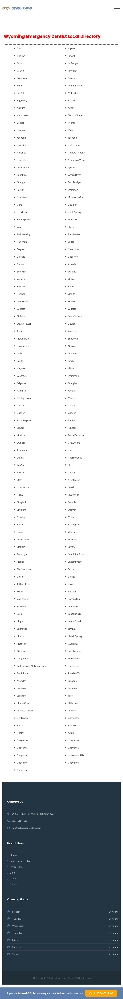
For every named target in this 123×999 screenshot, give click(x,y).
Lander (20, 427)
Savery (71, 546)
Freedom (22, 78)
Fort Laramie (75, 650)
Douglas (72, 383)
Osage (71, 293)
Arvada (72, 264)
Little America (75, 197)
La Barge (73, 63)
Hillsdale (73, 703)
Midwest (73, 353)
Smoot (71, 55)
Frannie (72, 502)
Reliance (21, 152)
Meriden (21, 680)
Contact (14, 884)
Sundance (22, 286)
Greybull (21, 502)
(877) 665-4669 (19, 820)
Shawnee (21, 606)
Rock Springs (75, 211)
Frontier (72, 70)
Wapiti (20, 457)
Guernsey (73, 643)
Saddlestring (24, 234)
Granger (21, 182)
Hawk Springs (75, 636)
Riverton (72, 449)
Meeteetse (74, 479)
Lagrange (22, 628)
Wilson (21, 122)
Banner (21, 264)
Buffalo (21, 256)
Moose (21, 130)
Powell (71, 472)
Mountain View (76, 159)
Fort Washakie (76, 435)
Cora (19, 204)
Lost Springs (74, 613)
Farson (20, 189)
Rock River (23, 673)
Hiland (71, 368)
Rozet (71, 286)
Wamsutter (23, 539)
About (13, 878)
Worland (73, 531)
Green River (74, 174)
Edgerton (22, 383)
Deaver (72, 509)
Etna (19, 85)
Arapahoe (22, 449)
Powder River (24, 345)
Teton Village (75, 115)
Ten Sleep (22, 464)
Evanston (73, 189)
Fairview (72, 78)
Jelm (70, 695)
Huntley (21, 636)
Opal (19, 63)
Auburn (21, 107)
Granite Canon (25, 710)
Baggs (71, 576)
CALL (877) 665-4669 (101, 993)
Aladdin (72, 330)
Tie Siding (73, 665)
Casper (72, 398)
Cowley (21, 517)
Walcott (72, 539)
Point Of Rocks (76, 152)
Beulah (71, 323)
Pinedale (21, 159)
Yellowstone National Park (31, 665)
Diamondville (75, 85)
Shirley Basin (24, 398)
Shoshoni (73, 338)
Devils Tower (24, 323)
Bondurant (23, 211)
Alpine (71, 48)
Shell (70, 464)
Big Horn (73, 256)
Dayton (21, 249)
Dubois (21, 442)
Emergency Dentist (20, 860)
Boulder (72, 204)
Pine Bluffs (74, 673)
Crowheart (74, 442)
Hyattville (73, 494)
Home (13, 855)
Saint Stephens (25, 420)
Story (71, 226)
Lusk (19, 613)
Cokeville (73, 92)
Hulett (71, 301)
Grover (21, 70)
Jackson (21, 137)
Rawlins (72, 583)
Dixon (71, 569)
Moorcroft (23, 301)
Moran (71, 122)
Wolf (19, 226)
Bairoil (20, 576)
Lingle (20, 621)
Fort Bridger (75, 182)
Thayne (21, 55)
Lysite (20, 360)
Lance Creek (75, 621)
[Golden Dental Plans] (17, 8)
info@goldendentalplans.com (26, 827)
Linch (71, 360)
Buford (72, 725)
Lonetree (22, 174)
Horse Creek (24, 703)
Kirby (20, 494)
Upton (71, 278)
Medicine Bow (76, 554)
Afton (71, 107)
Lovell (71, 487)
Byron (20, 524)
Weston (21, 278)
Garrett (72, 710)
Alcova (72, 390)
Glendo (21, 650)
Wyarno (72, 219)
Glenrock (22, 375)
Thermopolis (75, 457)
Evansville (73, 375)
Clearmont (74, 249)
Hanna (20, 561)
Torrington (74, 598)
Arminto (21, 390)
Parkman (22, 241)
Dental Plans (17, 866)
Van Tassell (23, 598)
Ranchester (74, 234)
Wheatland (74, 658)
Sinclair (21, 546)
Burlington (74, 524)
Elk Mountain (24, 569)
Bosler (20, 732)
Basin (20, 531)
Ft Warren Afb (76, 755)
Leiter (71, 241)
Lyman (71, 167)
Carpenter (73, 717)
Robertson (74, 144)
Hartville (22, 643)
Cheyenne (22, 740)
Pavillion (72, 420)
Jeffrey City (23, 583)
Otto (19, 479)
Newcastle (23, 338)
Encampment (75, 561)
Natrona (72, 345)
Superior (21, 144)
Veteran (72, 591)
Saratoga (22, 554)
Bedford (72, 100)
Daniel (20, 92)
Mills (19, 353)
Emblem (21, 509)
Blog (12, 872)
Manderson (23, 487)
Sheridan (21, 271)
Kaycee (21, 368)
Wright (72, 271)
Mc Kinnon (23, 167)
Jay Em (72, 628)
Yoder (20, 591)
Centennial (23, 717)
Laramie (72, 680)
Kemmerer (23, 115)
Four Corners (75, 316)
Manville (73, 606)
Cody (71, 517)
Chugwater (23, 658)
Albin (71, 732)
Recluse (21, 293)
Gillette (21, 308)
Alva (19, 330)
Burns (20, 725)
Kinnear (72, 427)
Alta (19, 48)
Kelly (71, 130)
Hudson (21, 435)
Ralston (21, 472)
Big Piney (22, 100)
